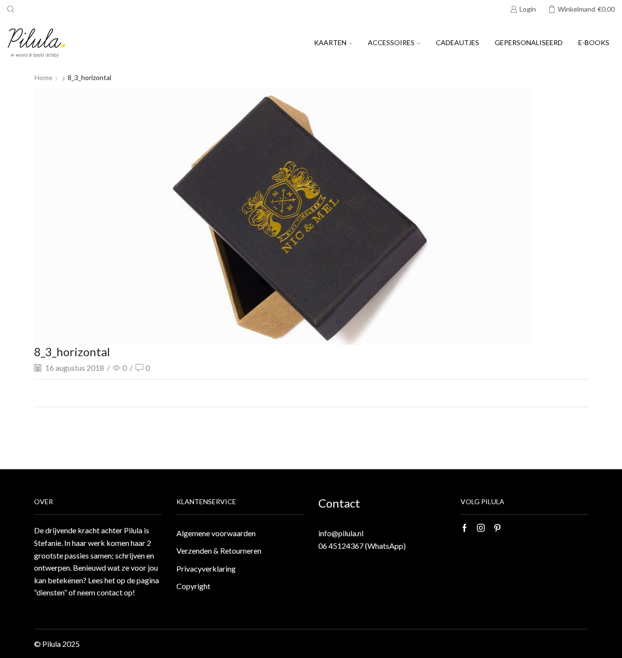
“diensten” (50, 592)
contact (109, 592)
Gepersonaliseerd (529, 42)
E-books (593, 42)
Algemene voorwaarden (216, 533)
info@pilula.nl (340, 533)
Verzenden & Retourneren (218, 550)
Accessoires (391, 42)
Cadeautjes (457, 42)
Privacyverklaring (206, 568)
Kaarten (330, 42)
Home (43, 77)
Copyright (193, 586)
